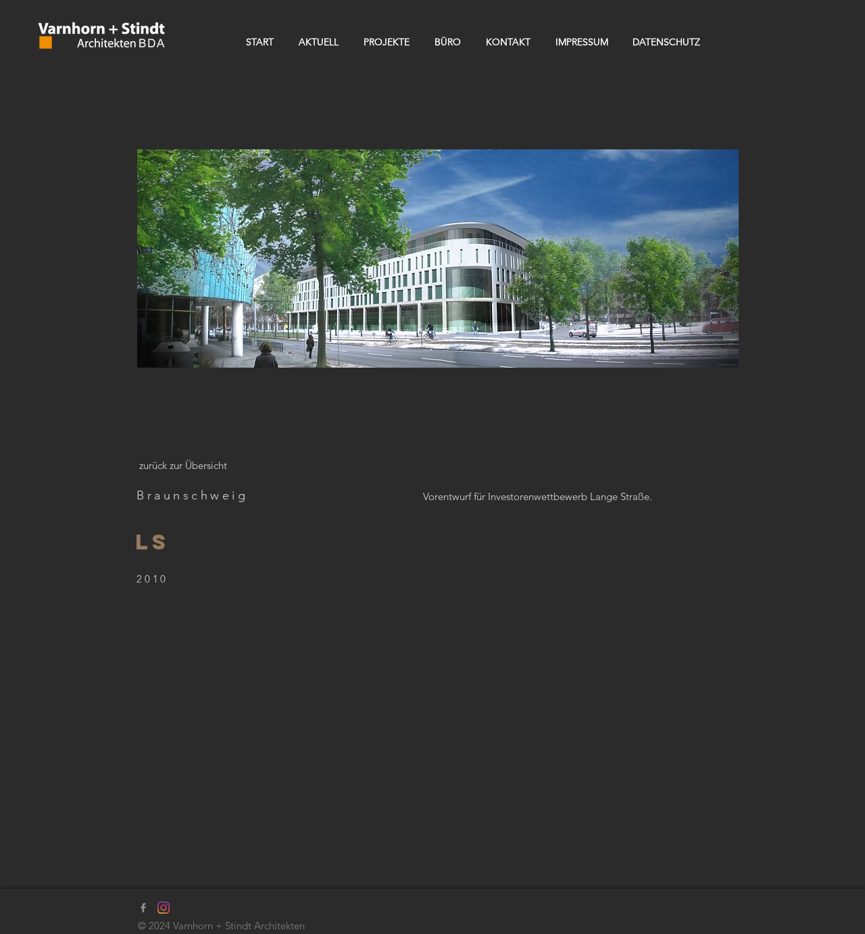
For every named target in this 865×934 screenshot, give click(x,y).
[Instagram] (163, 908)
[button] (438, 258)
